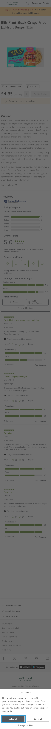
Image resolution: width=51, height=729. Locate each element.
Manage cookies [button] (25, 725)
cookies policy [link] (42, 707)
